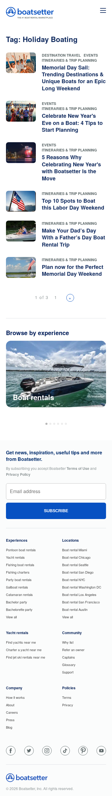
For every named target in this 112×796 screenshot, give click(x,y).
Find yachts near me (21, 642)
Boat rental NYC (73, 579)
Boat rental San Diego (77, 572)
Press (10, 719)
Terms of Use (78, 468)
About (10, 704)
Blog (9, 727)
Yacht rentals (15, 557)
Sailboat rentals (17, 587)
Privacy (67, 704)
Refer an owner (73, 649)
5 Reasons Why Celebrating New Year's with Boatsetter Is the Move (71, 167)
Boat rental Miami (74, 549)
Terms (66, 697)
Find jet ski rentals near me (25, 657)
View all (11, 616)
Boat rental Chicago (76, 557)
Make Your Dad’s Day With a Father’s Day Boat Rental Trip (73, 237)
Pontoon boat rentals (21, 549)
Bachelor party (16, 602)
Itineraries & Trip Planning (69, 60)
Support (67, 672)
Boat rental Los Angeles (79, 594)
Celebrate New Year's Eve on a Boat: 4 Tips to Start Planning (72, 123)
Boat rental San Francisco (81, 602)
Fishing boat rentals (20, 564)
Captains (68, 657)
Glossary (69, 664)
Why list (67, 642)
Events (91, 55)
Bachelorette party (19, 609)
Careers (12, 712)
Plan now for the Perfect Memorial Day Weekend (72, 270)
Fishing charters (18, 572)
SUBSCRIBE (56, 510)
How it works (15, 697)
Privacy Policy (18, 474)
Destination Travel (61, 55)
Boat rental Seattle (75, 564)
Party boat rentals (19, 579)
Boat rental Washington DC (81, 587)
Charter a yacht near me (24, 649)
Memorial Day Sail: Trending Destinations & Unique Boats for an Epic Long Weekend (74, 78)
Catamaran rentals (19, 594)
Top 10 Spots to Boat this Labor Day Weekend (73, 204)
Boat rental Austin (75, 609)
